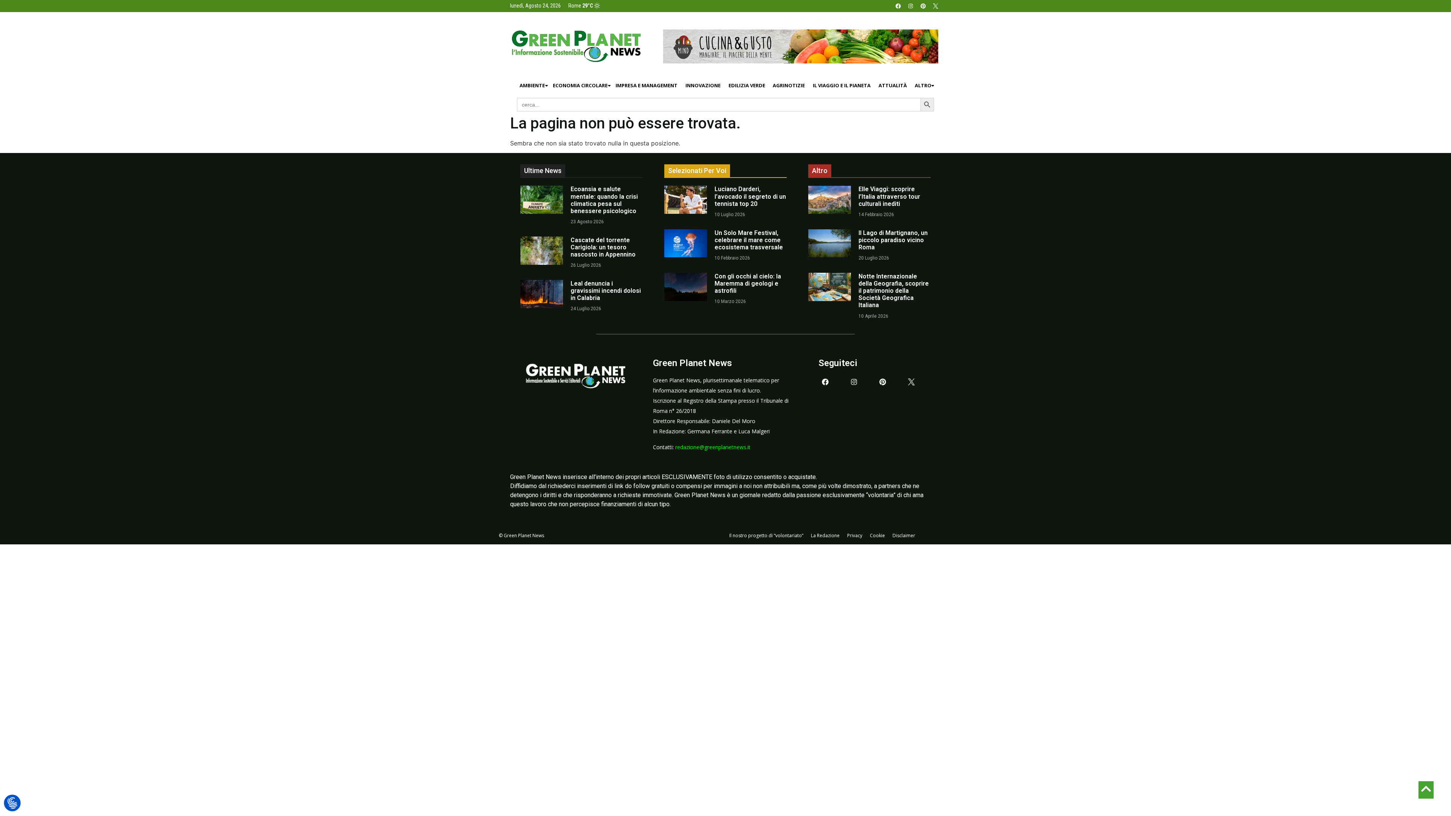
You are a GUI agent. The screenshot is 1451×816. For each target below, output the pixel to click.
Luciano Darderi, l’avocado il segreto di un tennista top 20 (750, 196)
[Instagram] (910, 6)
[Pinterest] (923, 6)
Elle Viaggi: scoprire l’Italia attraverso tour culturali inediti (889, 196)
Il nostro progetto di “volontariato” (766, 535)
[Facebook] (898, 6)
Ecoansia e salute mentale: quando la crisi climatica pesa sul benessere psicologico (604, 200)
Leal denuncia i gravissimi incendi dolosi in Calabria (606, 290)
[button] (12, 803)
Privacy (854, 535)
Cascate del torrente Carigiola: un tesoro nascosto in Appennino (603, 247)
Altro (923, 85)
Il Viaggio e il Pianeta (842, 85)
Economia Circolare (580, 85)
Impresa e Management (647, 85)
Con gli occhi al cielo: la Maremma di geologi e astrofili (748, 283)
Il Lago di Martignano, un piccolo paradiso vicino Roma (893, 240)
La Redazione (825, 535)
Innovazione (703, 85)
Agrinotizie (789, 85)
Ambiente (532, 85)
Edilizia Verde (747, 85)
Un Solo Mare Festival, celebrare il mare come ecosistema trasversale (749, 240)
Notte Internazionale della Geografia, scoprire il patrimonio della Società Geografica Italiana (894, 291)
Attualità (893, 85)
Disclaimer (904, 535)
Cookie (877, 535)
